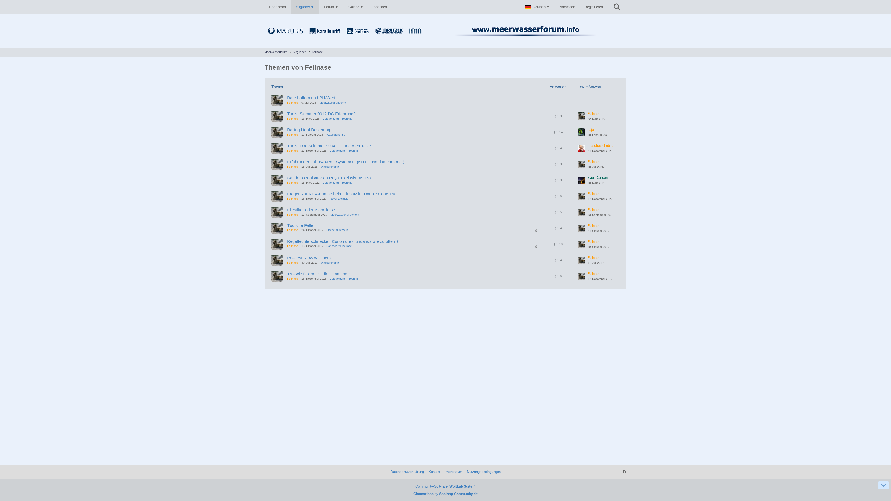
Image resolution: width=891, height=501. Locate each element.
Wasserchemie (335, 134)
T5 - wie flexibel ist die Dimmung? (318, 274)
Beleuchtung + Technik (337, 118)
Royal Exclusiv (339, 198)
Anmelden (567, 7)
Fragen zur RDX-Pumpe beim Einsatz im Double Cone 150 (341, 194)
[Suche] (617, 7)
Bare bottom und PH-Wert (311, 98)
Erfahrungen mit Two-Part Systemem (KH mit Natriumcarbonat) (345, 162)
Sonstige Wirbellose (339, 246)
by (445, 494)
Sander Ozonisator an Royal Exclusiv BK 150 (329, 178)
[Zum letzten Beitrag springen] (581, 116)
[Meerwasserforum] (445, 38)
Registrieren (593, 7)
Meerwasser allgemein (334, 102)
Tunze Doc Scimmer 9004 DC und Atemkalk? (329, 146)
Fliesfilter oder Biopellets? (311, 210)
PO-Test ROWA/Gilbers (309, 258)
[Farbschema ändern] (624, 471)
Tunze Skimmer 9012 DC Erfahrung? (321, 114)
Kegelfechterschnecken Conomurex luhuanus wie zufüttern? (343, 241)
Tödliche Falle (300, 225)
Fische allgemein (337, 230)
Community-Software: (445, 486)
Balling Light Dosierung (308, 130)
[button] (538, 7)
